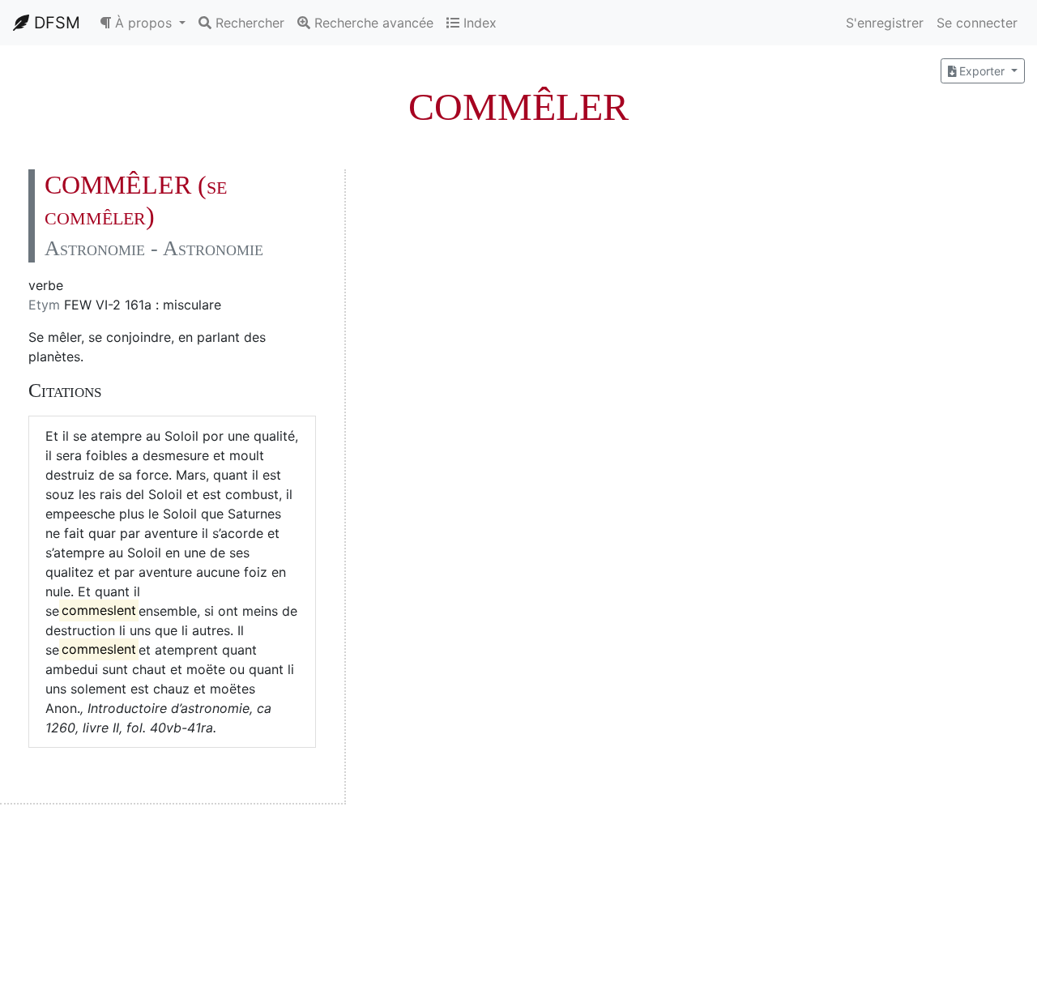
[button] (142, 22)
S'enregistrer (885, 23)
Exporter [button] (982, 71)
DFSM (54, 22)
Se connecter (977, 23)
